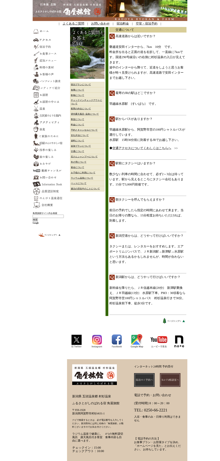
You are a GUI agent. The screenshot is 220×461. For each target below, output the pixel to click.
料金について (77, 124)
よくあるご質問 (73, 23)
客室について (77, 119)
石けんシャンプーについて (84, 156)
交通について (77, 151)
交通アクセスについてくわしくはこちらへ (141, 148)
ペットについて (78, 183)
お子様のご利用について (83, 172)
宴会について (77, 167)
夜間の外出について (81, 108)
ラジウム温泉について (82, 178)
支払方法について (80, 135)
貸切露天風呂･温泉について (85, 114)
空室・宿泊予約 (146, 23)
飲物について (77, 95)
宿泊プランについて (81, 84)
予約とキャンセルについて (84, 130)
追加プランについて (81, 146)
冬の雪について (78, 162)
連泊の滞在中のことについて (85, 188)
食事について (77, 90)
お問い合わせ (100, 23)
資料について (77, 140)
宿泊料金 (123, 23)
